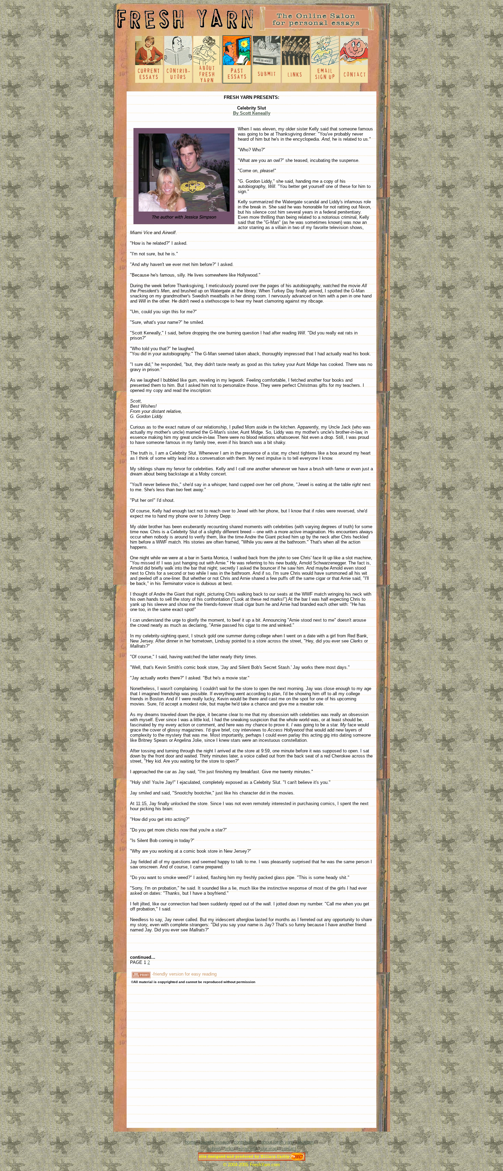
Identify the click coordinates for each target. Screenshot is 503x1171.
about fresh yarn (277, 1142)
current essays (215, 1142)
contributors (245, 1142)
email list (247, 1148)
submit (214, 1148)
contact (288, 1148)
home (190, 1142)
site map (268, 1148)
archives (305, 1142)
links (229, 1148)
